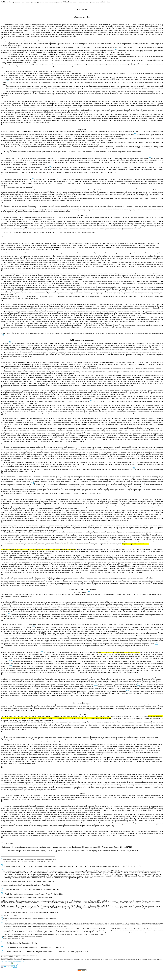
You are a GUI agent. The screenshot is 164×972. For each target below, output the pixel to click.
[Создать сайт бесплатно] (82, 970)
